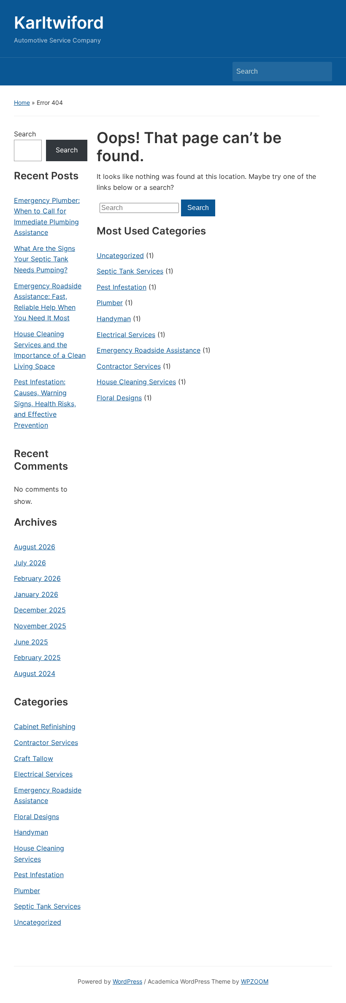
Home (22, 102)
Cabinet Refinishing (45, 726)
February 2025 (37, 657)
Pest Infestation (39, 874)
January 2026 (36, 594)
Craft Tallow (33, 758)
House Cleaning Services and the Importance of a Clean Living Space (50, 350)
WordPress (127, 981)
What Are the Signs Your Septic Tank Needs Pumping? (44, 259)
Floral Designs (36, 816)
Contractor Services (46, 742)
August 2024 (34, 673)
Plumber (27, 890)
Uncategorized (37, 922)
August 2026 (34, 547)
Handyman (31, 832)
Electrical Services (43, 774)
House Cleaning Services (39, 853)
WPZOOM (254, 981)
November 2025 (40, 626)
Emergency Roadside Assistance (47, 795)
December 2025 (40, 610)
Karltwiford (59, 22)
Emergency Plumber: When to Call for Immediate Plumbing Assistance (47, 216)
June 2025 (31, 642)
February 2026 (37, 578)
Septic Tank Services (47, 906)
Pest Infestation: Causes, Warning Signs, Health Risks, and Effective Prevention (45, 403)
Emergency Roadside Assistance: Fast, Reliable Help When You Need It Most (47, 302)
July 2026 (30, 563)
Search (321, 71)
